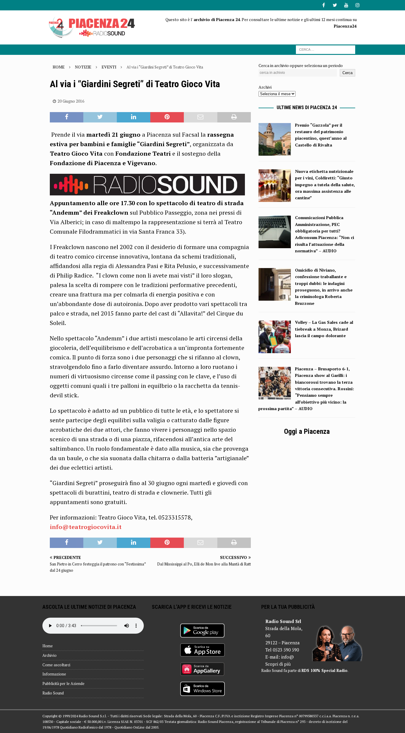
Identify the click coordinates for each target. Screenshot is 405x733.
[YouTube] (346, 5)
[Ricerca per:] (325, 49)
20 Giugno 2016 (71, 101)
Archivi (265, 87)
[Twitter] (335, 5)
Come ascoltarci (56, 664)
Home (47, 645)
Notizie (83, 67)
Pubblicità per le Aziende (63, 683)
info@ (287, 657)
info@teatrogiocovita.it (86, 527)
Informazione (54, 674)
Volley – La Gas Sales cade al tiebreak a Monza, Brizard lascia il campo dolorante (324, 328)
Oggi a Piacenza (307, 431)
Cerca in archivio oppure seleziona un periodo (301, 65)
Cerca (347, 73)
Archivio (49, 655)
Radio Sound (53, 693)
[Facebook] (323, 5)
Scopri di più (278, 664)
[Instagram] (357, 5)
